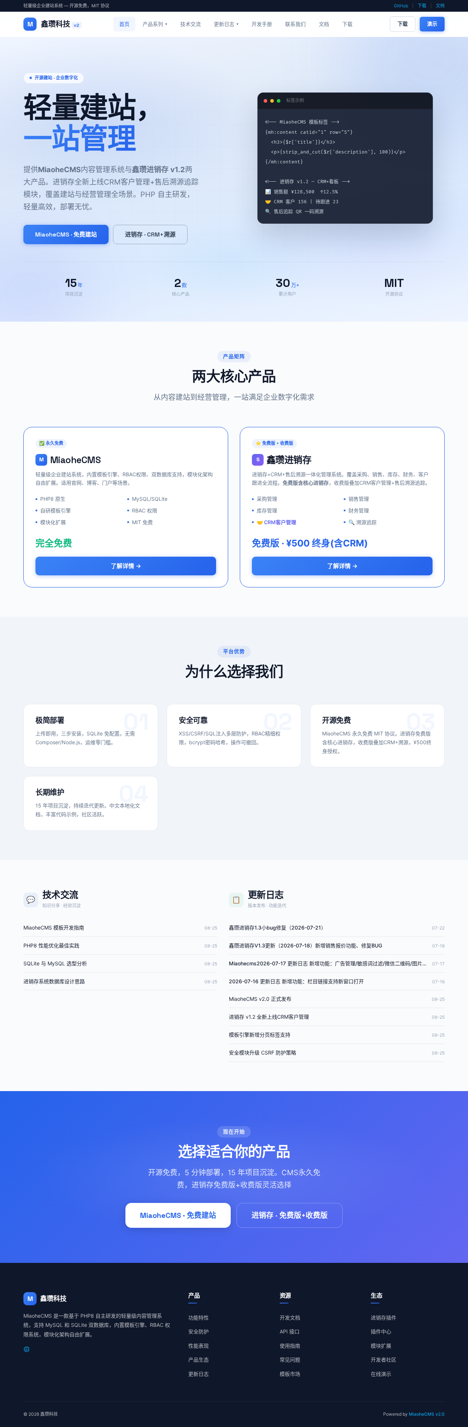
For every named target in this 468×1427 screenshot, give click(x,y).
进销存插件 (383, 1317)
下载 (422, 5)
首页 (124, 24)
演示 (432, 23)
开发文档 (290, 1317)
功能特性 (198, 1317)
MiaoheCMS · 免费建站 (66, 234)
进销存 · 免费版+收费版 (290, 1215)
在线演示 (381, 1374)
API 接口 (289, 1331)
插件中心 (381, 1331)
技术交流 (190, 24)
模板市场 (290, 1374)
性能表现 (198, 1346)
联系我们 (295, 24)
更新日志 (226, 24)
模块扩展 (381, 1346)
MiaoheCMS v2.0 (427, 1414)
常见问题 (290, 1359)
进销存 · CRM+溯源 (150, 234)
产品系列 (155, 24)
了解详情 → (126, 566)
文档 (440, 5)
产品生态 (198, 1359)
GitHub (401, 5)
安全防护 (198, 1331)
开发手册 (262, 24)
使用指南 (290, 1346)
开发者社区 (383, 1359)
